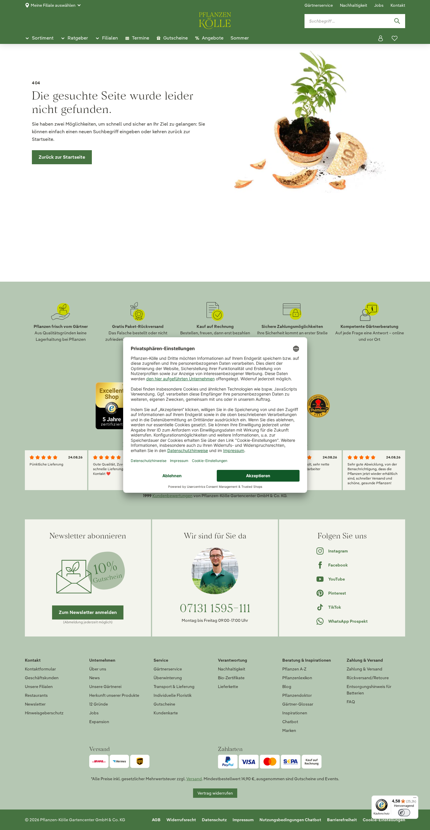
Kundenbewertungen (172, 495)
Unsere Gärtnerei (105, 686)
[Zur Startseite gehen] (215, 19)
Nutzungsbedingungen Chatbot (290, 819)
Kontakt (398, 5)
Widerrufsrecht (181, 819)
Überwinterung (168, 677)
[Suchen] (397, 21)
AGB (156, 819)
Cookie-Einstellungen (384, 819)
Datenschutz (214, 819)
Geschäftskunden (42, 677)
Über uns (97, 669)
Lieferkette (228, 686)
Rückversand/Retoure (368, 677)
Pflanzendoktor (297, 695)
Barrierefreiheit (342, 819)
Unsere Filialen (39, 686)
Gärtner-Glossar (297, 704)
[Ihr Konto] (381, 38)
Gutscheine (164, 704)
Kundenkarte (166, 713)
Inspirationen (294, 713)
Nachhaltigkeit (353, 5)
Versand (194, 778)
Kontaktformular (40, 669)
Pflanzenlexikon (297, 677)
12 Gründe (98, 704)
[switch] (404, 812)
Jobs (378, 5)
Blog (286, 686)
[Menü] (414, 798)
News (94, 677)
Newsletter (35, 704)
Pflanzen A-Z (294, 669)
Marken (289, 730)
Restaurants (36, 695)
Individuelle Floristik (173, 695)
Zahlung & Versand (364, 669)
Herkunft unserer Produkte (114, 695)
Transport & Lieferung (174, 686)
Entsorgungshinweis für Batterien (369, 690)
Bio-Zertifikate (231, 677)
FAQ (351, 701)
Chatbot (290, 721)
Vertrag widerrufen (215, 793)
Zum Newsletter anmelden (88, 612)
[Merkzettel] (395, 38)
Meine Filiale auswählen (53, 5)
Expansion (99, 721)
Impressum (243, 819)
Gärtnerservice (319, 5)
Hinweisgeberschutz (44, 713)
